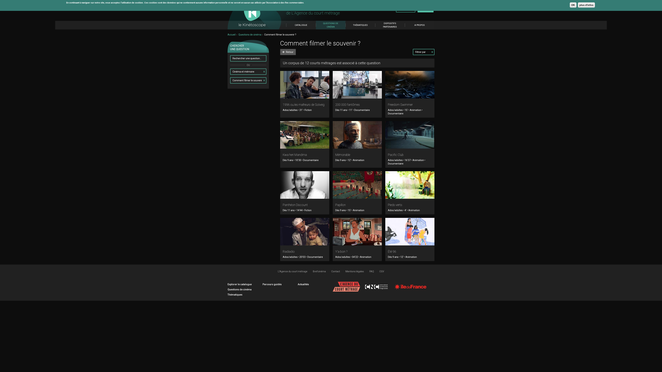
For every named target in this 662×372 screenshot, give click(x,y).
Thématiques (235, 294)
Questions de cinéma (249, 34)
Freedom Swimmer (400, 104)
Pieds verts (395, 205)
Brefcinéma (319, 271)
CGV (381, 271)
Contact (335, 271)
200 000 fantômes (347, 104)
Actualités (303, 284)
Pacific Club (396, 155)
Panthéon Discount (295, 205)
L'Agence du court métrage (292, 271)
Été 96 (392, 251)
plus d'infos (586, 5)
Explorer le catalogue (240, 284)
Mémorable (342, 155)
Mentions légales (354, 271)
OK (573, 5)
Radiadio (289, 251)
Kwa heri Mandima (295, 155)
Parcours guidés (272, 284)
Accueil (231, 34)
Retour (289, 52)
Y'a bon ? (341, 251)
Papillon (340, 205)
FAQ (371, 271)
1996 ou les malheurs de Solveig (303, 104)
